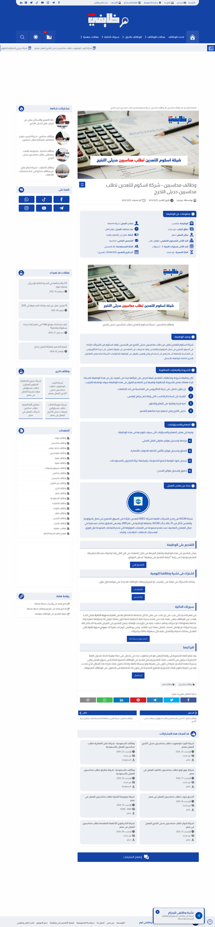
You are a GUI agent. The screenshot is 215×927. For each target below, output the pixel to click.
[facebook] (59, 2)
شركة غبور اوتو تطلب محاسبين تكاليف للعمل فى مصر (168, 772)
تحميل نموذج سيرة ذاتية (138, 639)
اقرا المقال (138, 675)
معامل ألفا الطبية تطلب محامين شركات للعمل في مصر (31, 410)
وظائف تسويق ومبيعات (55, 468)
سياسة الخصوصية (151, 3)
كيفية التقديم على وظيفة (62, 922)
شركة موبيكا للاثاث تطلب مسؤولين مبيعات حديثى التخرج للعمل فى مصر (57, 410)
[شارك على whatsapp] (105, 699)
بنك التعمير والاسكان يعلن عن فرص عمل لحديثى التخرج (39, 121)
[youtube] (42, 2)
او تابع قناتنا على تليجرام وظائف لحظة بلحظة (46, 608)
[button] (35, 37)
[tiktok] (37, 2)
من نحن (180, 3)
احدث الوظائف (176, 37)
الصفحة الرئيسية (190, 108)
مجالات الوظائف (156, 37)
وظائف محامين (59, 473)
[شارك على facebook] (188, 699)
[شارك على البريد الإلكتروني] (88, 699)
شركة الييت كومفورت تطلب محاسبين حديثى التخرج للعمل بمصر (84, 48)
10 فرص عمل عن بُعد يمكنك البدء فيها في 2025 (44, 305)
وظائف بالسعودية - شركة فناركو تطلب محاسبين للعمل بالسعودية (109, 772)
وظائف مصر (167, 684)
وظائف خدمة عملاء (57, 448)
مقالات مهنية (91, 37)
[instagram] (48, 2)
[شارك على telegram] (155, 699)
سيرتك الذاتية (111, 37)
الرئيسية (191, 3)
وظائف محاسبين (173, 108)
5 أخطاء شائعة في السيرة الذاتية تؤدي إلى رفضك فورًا (47, 285)
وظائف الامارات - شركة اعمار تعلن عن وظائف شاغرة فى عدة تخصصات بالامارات (36, 171)
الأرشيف (114, 3)
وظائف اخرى (60, 488)
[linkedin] (20, 2)
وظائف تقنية (60, 463)
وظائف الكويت (59, 508)
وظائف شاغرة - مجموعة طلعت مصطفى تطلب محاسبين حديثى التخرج (38, 154)
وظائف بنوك (60, 438)
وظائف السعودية (58, 498)
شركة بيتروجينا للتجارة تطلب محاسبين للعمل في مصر (110, 798)
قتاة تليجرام (138, 597)
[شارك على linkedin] (121, 699)
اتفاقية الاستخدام (131, 3)
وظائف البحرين (59, 518)
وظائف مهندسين (58, 453)
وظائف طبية (60, 458)
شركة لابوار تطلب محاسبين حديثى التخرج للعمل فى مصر (169, 825)
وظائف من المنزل (58, 483)
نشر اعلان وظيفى (101, 3)
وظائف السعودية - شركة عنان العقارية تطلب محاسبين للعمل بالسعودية (111, 745)
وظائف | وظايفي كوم (150, 922)
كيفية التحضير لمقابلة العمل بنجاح (50, 346)
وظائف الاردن (60, 523)
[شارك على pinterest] (138, 699)
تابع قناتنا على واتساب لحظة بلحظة (50, 603)
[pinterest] (26, 2)
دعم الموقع (42, 922)
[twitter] (31, 2)
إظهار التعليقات (132, 857)
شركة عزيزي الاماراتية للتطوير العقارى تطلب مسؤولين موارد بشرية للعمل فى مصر (30, 387)
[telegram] (53, 2)
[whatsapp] (27, 199)
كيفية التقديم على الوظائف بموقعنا (50, 613)
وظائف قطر (60, 513)
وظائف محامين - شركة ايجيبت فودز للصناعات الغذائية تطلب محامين (36, 138)
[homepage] (192, 37)
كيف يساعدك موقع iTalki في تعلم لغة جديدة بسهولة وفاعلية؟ (45, 326)
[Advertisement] (107, 78)
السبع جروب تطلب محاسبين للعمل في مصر (171, 796)
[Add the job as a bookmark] (82, 184)
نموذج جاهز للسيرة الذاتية (55, 533)
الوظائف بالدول (133, 37)
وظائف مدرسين (58, 478)
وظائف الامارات (59, 503)
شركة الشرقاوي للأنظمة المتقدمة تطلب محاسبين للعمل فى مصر (108, 825)
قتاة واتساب (138, 589)
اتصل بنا (167, 3)
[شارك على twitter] (172, 699)
